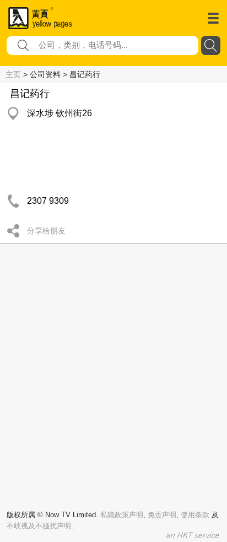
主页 (13, 74)
